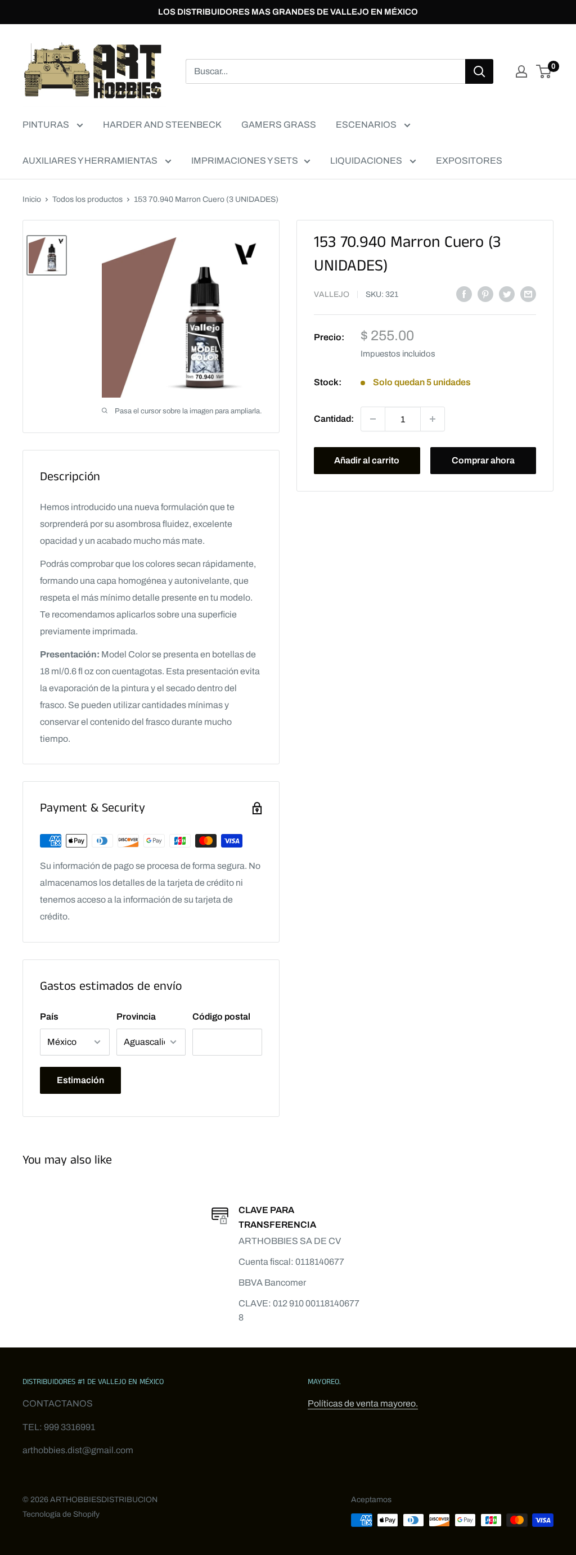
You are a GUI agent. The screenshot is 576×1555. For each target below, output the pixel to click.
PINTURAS (46, 124)
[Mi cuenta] (521, 71)
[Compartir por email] (528, 293)
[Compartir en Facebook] (464, 293)
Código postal (221, 1016)
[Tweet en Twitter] (507, 293)
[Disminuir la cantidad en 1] (373, 419)
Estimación (80, 1080)
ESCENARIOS (367, 124)
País (49, 1016)
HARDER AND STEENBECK (162, 124)
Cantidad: (334, 418)
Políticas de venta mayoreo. (363, 1403)
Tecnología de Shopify (61, 1514)
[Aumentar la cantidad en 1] (432, 419)
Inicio (31, 199)
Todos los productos (87, 199)
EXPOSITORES (469, 160)
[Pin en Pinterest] (485, 293)
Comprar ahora (483, 460)
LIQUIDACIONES (367, 160)
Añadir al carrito (366, 460)
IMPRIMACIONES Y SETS (244, 160)
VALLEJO (331, 294)
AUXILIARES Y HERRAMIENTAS (90, 160)
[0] (544, 71)
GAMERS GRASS (278, 124)
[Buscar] (479, 71)
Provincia (136, 1016)
